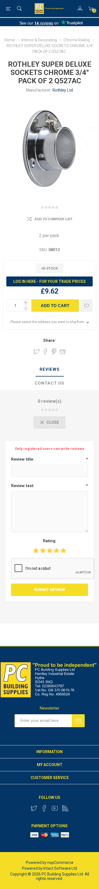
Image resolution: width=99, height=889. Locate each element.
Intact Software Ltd (60, 868)
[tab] (49, 370)
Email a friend (63, 351)
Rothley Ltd (63, 90)
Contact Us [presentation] (49, 383)
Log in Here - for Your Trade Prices (49, 281)
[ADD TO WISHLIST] (86, 305)
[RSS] (65, 808)
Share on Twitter (37, 351)
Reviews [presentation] (50, 369)
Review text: (22, 485)
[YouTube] (54, 808)
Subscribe (78, 720)
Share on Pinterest (54, 351)
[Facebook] (44, 808)
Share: (49, 340)
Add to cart (55, 305)
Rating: (49, 540)
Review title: (22, 459)
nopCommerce (60, 862)
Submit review (49, 589)
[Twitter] (33, 808)
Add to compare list (53, 219)
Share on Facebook (45, 351)
